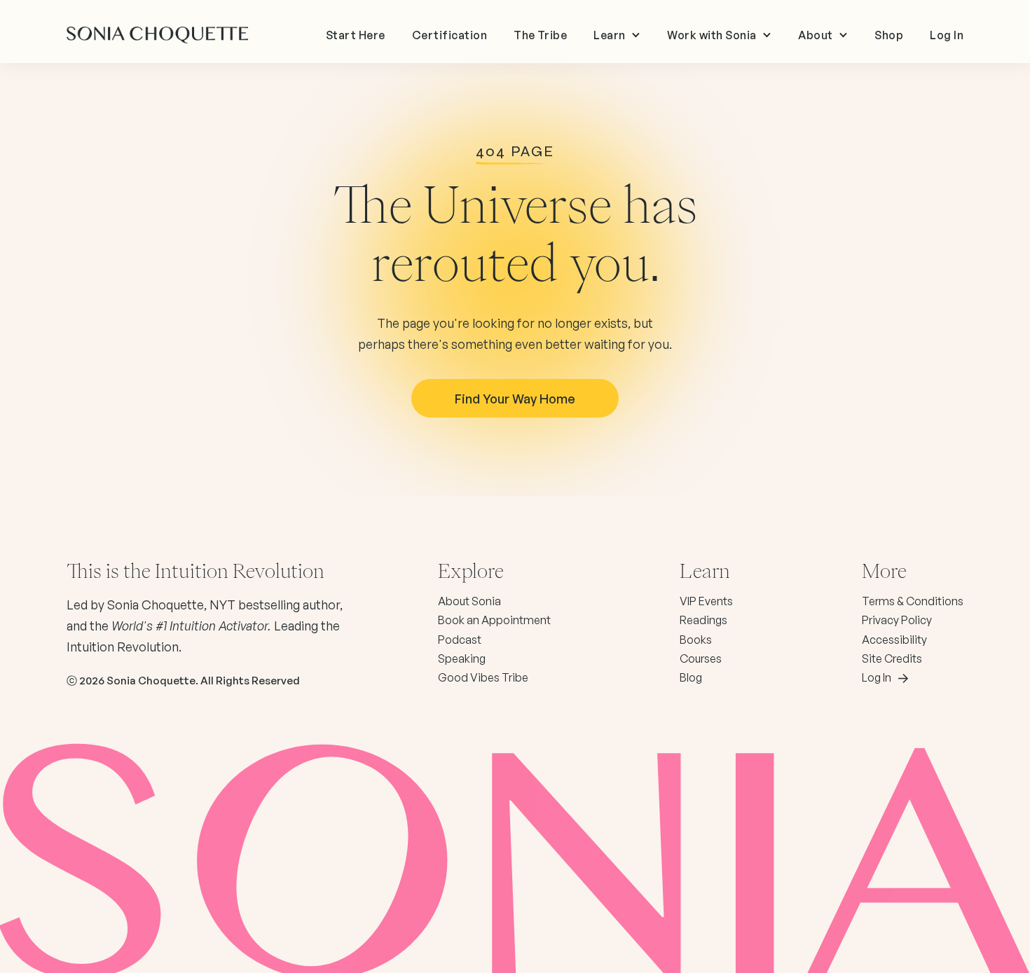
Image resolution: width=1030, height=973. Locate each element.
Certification (449, 35)
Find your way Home (515, 398)
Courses (701, 658)
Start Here (355, 35)
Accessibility (894, 640)
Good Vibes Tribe (483, 677)
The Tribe (540, 35)
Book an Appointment (494, 620)
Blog (691, 677)
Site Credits (892, 658)
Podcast (459, 640)
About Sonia (469, 601)
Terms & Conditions (912, 601)
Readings (703, 620)
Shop (888, 35)
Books (696, 640)
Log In (946, 35)
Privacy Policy (897, 620)
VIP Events (706, 601)
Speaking (462, 658)
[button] (616, 35)
